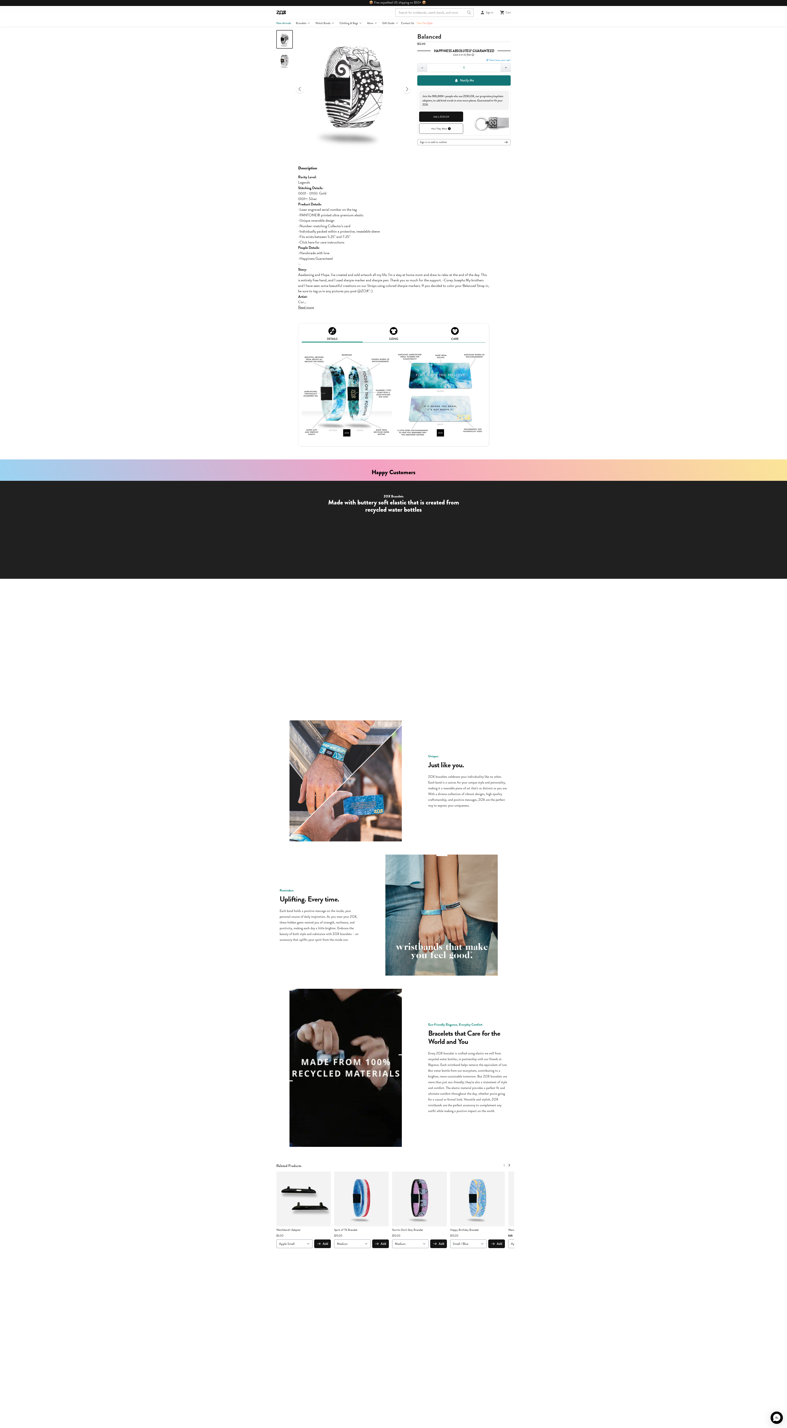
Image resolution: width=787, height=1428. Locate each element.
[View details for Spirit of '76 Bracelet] (361, 1199)
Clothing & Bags (348, 23)
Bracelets (301, 23)
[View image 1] (284, 39)
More (370, 23)
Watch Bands (322, 23)
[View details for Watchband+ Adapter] (303, 1199)
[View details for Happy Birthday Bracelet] (477, 1199)
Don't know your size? (500, 60)
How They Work (439, 128)
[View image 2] (284, 60)
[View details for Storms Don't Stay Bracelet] (419, 1199)
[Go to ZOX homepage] (281, 12)
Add (325, 1243)
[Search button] (469, 12)
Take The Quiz (424, 23)
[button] (777, 1418)
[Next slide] (407, 89)
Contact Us (407, 23)
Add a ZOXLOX (441, 117)
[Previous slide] (299, 89)
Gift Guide (388, 23)
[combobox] (434, 12)
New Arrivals (283, 23)
